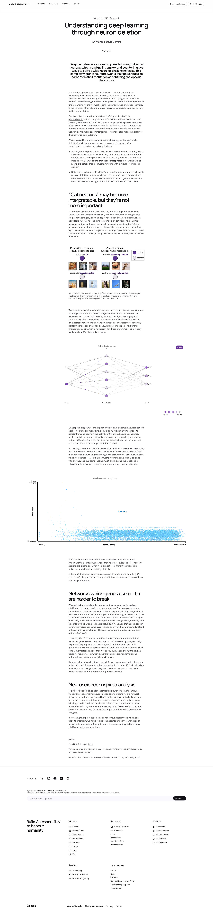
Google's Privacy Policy (111, 792)
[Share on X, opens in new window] (94, 57)
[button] (106, 51)
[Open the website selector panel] (28, 4)
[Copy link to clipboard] (119, 57)
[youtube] (55, 778)
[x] (42, 778)
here (90, 744)
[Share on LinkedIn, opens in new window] (106, 57)
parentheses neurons (93, 224)
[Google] (31, 906)
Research (53, 4)
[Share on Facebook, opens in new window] (100, 57)
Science (65, 4)
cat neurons (122, 220)
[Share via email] (113, 57)
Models (41, 4)
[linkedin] (61, 778)
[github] (68, 778)
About (77, 4)
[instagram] (49, 778)
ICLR (98, 122)
